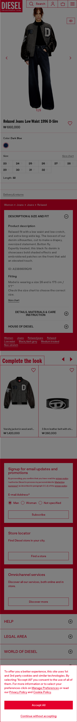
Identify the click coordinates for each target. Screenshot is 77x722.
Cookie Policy (42, 692)
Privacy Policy (18, 692)
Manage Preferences (45, 688)
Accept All (38, 705)
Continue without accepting (39, 716)
